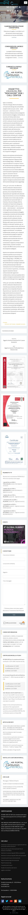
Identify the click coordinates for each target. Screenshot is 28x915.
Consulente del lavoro (6, 865)
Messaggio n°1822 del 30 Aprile (11, 781)
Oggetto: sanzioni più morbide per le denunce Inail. (14, 348)
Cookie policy (15, 912)
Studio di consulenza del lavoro (9, 867)
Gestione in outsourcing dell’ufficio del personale (13, 855)
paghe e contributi (6, 870)
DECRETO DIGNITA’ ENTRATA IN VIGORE (13, 784)
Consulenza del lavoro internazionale (10, 858)
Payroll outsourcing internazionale (10, 860)
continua (14, 37)
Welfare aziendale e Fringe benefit (11, 750)
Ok (10, 912)
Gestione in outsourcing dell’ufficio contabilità (13, 853)
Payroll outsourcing (6, 863)
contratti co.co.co (20, 324)
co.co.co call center (10, 324)
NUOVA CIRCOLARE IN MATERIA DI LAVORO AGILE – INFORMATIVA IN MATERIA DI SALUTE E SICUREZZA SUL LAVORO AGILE (14, 727)
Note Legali (19, 608)
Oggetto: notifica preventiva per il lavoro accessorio (14, 340)
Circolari (5, 322)
